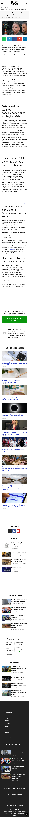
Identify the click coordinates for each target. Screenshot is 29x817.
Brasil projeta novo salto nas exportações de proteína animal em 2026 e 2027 (14, 468)
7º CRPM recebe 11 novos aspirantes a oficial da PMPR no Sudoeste (18, 668)
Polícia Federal (11, 249)
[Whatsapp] (13, 809)
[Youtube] (18, 531)
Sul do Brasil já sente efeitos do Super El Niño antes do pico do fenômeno (13, 487)
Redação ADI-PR (16, 555)
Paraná (7, 726)
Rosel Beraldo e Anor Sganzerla (19, 569)
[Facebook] (14, 531)
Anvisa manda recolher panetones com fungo (13, 203)
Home (2, 7)
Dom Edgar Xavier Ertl (17, 546)
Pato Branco (8, 712)
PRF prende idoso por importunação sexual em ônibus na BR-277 (18, 692)
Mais (6, 735)
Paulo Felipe (15, 603)
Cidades (7, 715)
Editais (7, 732)
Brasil (6, 7)
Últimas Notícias (9, 737)
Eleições (7, 718)
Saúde (6, 729)
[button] (26, 3)
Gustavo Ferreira (16, 696)
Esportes (7, 723)
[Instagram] (10, 531)
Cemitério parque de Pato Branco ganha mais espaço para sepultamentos (19, 625)
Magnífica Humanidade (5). (17, 567)
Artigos (7, 720)
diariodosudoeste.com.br (11, 291)
